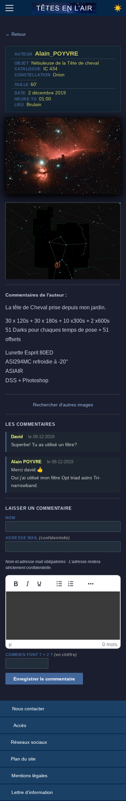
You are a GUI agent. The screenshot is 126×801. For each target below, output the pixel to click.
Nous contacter (28, 708)
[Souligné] (39, 583)
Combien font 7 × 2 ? (41, 655)
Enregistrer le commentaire (44, 679)
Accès (19, 725)
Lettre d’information (32, 792)
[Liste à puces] (59, 583)
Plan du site (23, 759)
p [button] (10, 644)
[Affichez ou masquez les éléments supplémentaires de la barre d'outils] (90, 583)
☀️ (118, 8)
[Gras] (16, 583)
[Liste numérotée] (71, 583)
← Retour (15, 34)
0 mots (109, 644)
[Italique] (27, 583)
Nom (10, 518)
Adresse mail (37, 538)
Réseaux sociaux (29, 742)
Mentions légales (29, 775)
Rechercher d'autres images (63, 404)
